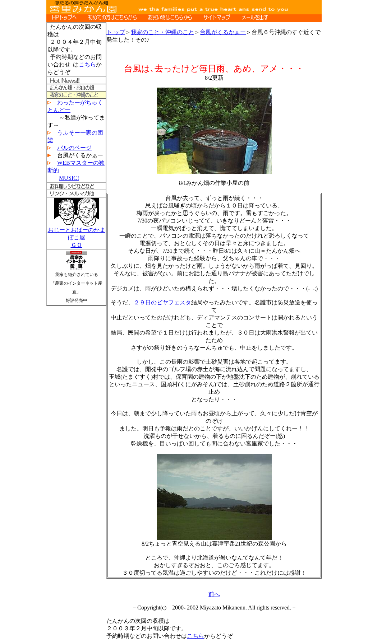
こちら (87, 64)
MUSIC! (69, 178)
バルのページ (74, 148)
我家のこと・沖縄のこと (162, 32)
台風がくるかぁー (223, 32)
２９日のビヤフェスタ (162, 302)
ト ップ (115, 32)
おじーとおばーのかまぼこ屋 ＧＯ (76, 237)
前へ (214, 594)
